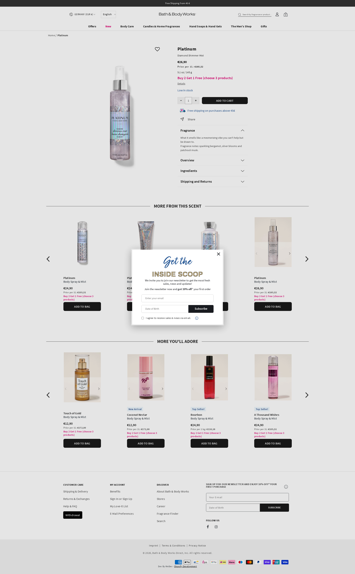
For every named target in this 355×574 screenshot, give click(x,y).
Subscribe (201, 309)
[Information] (196, 318)
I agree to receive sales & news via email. (168, 318)
